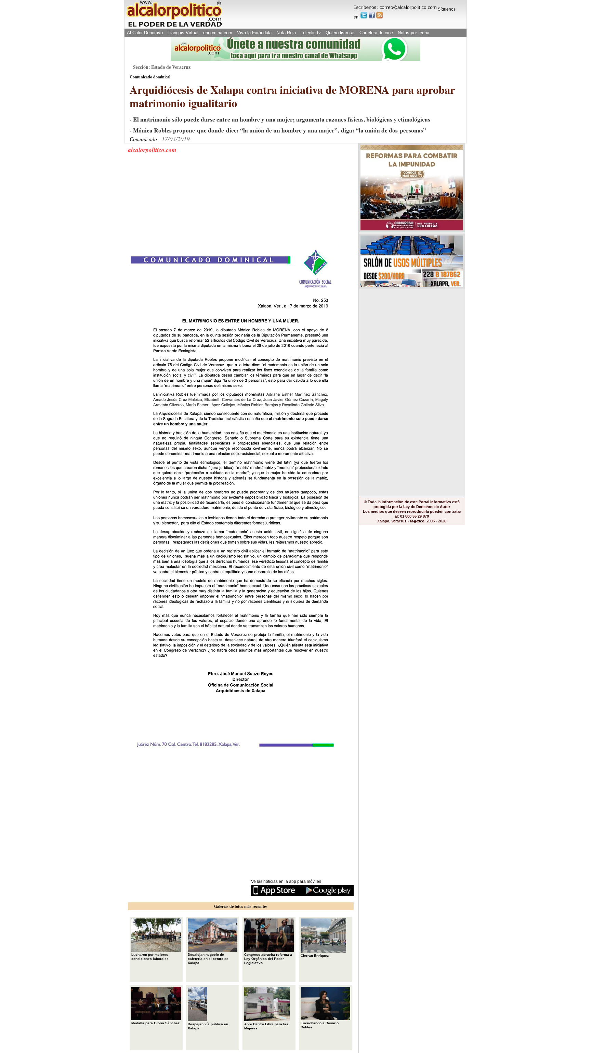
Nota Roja (286, 32)
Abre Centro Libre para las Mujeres (266, 1026)
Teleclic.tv (311, 32)
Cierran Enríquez (315, 955)
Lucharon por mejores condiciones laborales (150, 957)
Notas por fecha (413, 32)
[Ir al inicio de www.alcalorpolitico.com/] (174, 26)
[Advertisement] (179, 205)
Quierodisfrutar (340, 32)
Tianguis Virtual (183, 32)
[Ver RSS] (379, 15)
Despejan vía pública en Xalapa (208, 1026)
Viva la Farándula (254, 32)
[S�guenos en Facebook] (372, 15)
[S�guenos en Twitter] (363, 15)
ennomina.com (217, 32)
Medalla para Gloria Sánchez (155, 1023)
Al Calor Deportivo (145, 32)
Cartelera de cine (376, 32)
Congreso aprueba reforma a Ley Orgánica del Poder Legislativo (268, 959)
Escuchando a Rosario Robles (320, 1025)
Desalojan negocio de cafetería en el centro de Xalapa (208, 959)
